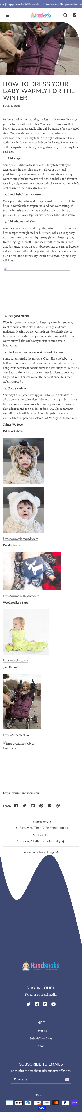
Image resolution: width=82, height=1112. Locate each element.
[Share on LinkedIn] (33, 805)
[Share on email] (49, 805)
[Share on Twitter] (24, 805)
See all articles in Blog (39, 852)
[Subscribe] (67, 1079)
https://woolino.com (15, 660)
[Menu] (7, 15)
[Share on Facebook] (16, 805)
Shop (41, 1046)
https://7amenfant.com (17, 735)
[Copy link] (58, 805)
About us (41, 1031)
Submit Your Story (41, 1038)
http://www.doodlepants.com (21, 596)
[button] (65, 15)
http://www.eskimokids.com (20, 539)
